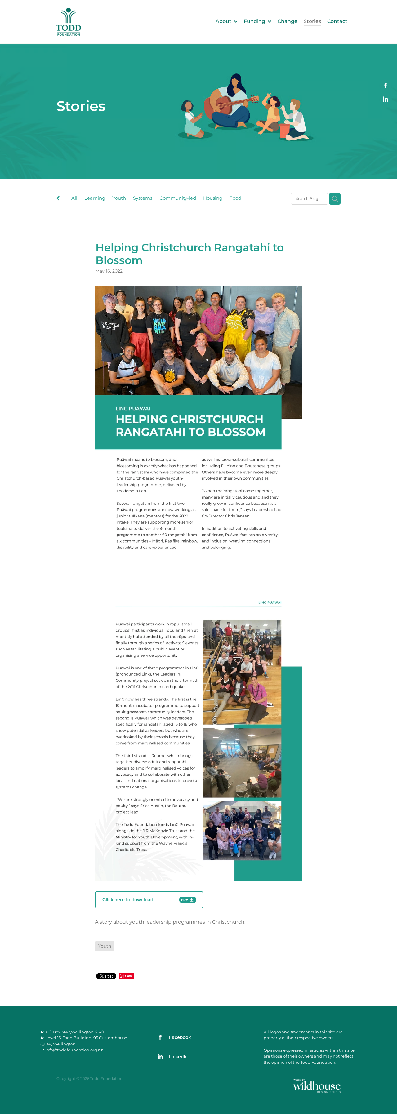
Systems (142, 198)
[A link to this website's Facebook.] (385, 85)
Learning (94, 198)
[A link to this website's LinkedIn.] (385, 99)
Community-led (177, 198)
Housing (212, 198)
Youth (119, 198)
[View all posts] (58, 199)
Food (235, 198)
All (74, 198)
